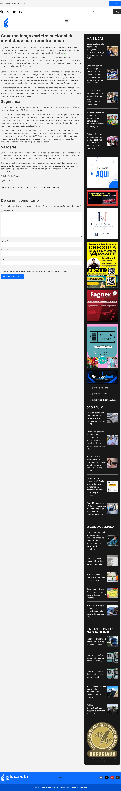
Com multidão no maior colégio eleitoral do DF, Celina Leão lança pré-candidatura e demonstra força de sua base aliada (95, 74)
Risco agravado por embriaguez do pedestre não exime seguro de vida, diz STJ (95, 611)
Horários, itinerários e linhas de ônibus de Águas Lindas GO (96, 658)
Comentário (7, 211)
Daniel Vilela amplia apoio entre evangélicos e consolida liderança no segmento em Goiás (95, 51)
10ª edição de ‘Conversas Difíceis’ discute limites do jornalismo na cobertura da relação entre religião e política (96, 487)
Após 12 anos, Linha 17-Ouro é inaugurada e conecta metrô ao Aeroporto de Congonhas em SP (96, 509)
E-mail (4, 250)
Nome (4, 241)
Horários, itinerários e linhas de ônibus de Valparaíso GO (96, 674)
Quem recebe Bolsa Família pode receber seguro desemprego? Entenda (96, 593)
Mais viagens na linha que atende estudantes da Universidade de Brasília (96, 692)
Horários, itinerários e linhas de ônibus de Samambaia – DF (96, 642)
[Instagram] (118, 777)
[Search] (117, 11)
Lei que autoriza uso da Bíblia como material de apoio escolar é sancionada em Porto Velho (95, 97)
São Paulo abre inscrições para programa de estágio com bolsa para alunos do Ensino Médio (96, 463)
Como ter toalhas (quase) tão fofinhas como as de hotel (96, 561)
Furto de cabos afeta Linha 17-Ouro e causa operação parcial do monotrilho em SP (96, 418)
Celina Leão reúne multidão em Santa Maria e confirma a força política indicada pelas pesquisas (95, 141)
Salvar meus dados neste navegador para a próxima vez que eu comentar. (36, 271)
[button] (67, 21)
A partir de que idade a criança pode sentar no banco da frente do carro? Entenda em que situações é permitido (96, 540)
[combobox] (102, 11)
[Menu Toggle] (60, 777)
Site (2, 259)
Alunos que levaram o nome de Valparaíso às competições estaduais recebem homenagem (95, 119)
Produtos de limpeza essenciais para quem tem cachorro (96, 577)
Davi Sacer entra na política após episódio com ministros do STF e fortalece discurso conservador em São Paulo (96, 440)
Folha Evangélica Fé (17, 778)
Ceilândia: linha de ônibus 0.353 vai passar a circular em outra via (96, 709)
